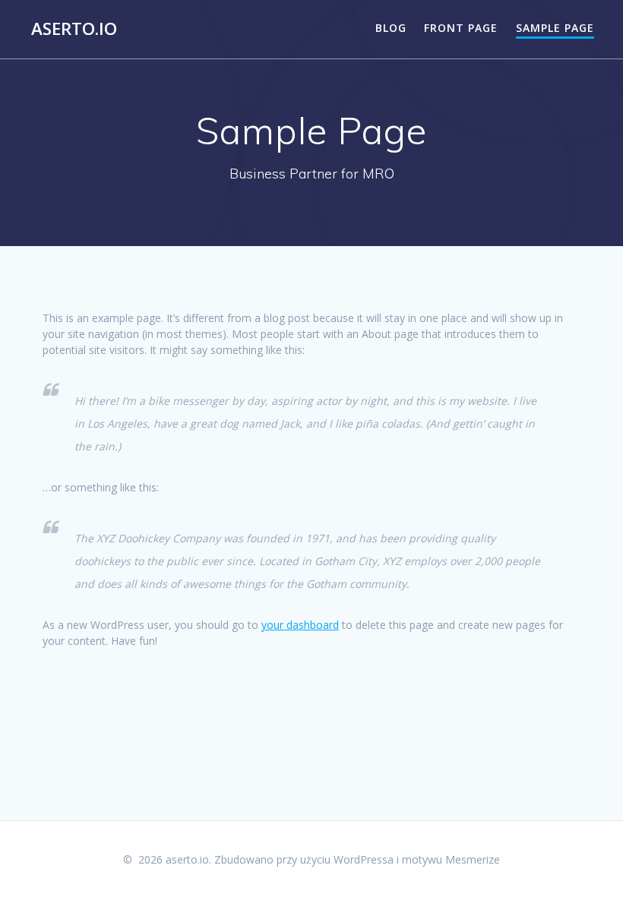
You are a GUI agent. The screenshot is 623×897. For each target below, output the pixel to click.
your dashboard (300, 624)
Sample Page (555, 28)
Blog (390, 28)
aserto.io (74, 29)
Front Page (461, 28)
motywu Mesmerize (451, 859)
